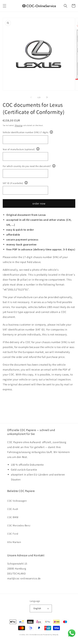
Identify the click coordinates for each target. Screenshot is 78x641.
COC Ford (12, 533)
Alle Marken (14, 542)
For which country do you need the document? (27, 166)
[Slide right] (47, 97)
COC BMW (12, 517)
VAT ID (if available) (13, 183)
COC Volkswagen (17, 500)
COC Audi (12, 509)
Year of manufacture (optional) (19, 149)
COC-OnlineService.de (34, 635)
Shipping (18, 125)
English (37, 608)
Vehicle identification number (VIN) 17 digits (25, 132)
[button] (5, 6)
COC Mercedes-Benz (18, 525)
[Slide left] (31, 97)
